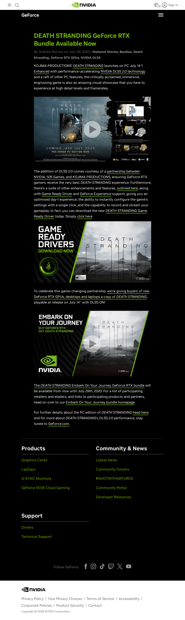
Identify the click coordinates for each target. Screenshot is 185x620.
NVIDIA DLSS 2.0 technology (123, 71)
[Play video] (92, 129)
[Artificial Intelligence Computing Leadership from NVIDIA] (84, 5)
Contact (95, 605)
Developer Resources (113, 497)
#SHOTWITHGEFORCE (114, 478)
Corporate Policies (36, 605)
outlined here (127, 188)
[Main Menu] (9, 5)
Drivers (27, 527)
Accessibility (129, 598)
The (37, 385)
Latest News (106, 460)
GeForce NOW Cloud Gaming (45, 487)
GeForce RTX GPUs (65, 58)
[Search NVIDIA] (17, 4)
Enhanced (41, 71)
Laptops (28, 469)
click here (84, 216)
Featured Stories (105, 52)
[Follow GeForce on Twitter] (120, 566)
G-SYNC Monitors (36, 478)
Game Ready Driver (57, 194)
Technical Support (36, 536)
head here (140, 412)
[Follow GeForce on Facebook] (85, 566)
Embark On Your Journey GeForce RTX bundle (107, 385)
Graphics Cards (34, 460)
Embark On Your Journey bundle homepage (100, 402)
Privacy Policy (32, 598)
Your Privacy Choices (65, 598)
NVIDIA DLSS (91, 58)
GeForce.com (58, 423)
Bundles (126, 52)
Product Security (70, 605)
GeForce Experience (95, 194)
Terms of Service (100, 598)
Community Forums (112, 469)
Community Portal (111, 487)
